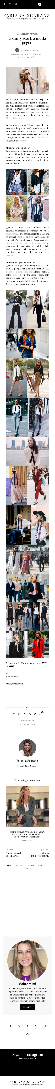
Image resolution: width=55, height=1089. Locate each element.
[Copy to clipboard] (35, 713)
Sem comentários (27, 725)
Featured (34, 34)
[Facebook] (5, 4)
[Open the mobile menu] (49, 4)
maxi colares (42, 137)
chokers (23, 140)
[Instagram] (15, 4)
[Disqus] (27, 904)
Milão (8, 118)
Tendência (27, 869)
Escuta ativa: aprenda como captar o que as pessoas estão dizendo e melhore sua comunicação (28, 834)
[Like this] (40, 713)
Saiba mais (27, 1007)
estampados (11, 233)
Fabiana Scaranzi (31, 50)
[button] (9, 815)
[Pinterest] (24, 713)
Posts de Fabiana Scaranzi (27, 766)
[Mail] (45, 1026)
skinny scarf (42, 865)
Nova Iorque (19, 118)
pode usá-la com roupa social (20, 271)
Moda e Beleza (23, 34)
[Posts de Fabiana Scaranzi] (17, 50)
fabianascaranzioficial (27, 1058)
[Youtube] (27, 1026)
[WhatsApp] (29, 713)
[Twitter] (10, 4)
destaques (30, 865)
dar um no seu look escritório (25, 243)
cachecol (19, 865)
